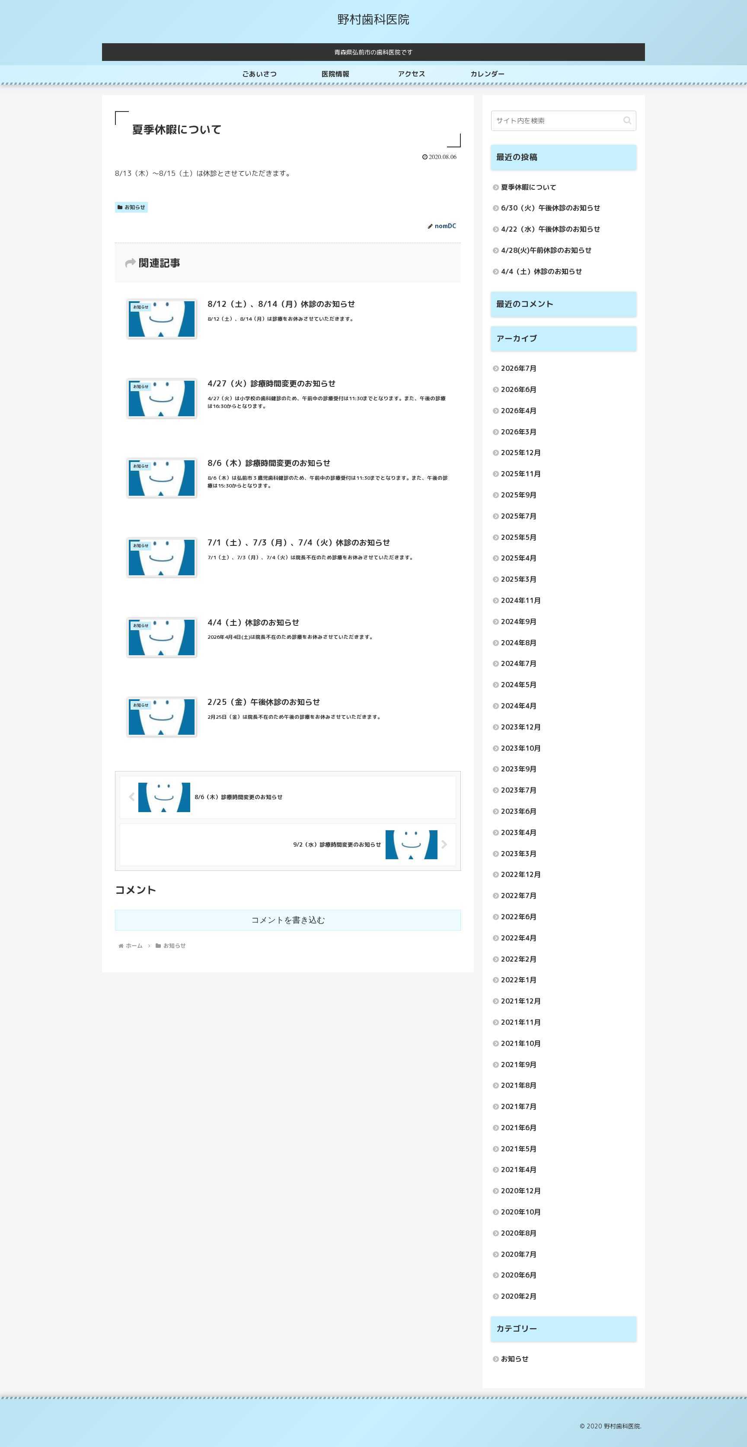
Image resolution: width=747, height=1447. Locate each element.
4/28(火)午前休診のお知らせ (546, 250)
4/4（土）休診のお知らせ (541, 271)
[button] (627, 120)
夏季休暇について (528, 187)
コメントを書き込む (288, 919)
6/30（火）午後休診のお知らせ (550, 208)
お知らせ (134, 207)
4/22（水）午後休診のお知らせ (550, 229)
